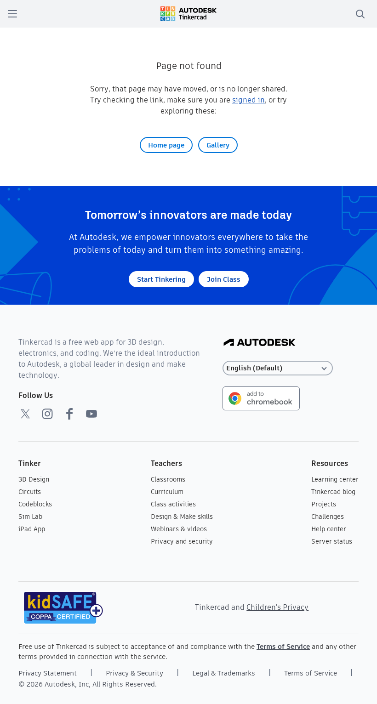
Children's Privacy (277, 607)
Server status (331, 541)
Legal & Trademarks (223, 673)
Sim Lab (30, 516)
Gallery (217, 145)
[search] (360, 14)
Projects (323, 504)
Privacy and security (182, 541)
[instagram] (47, 413)
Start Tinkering (161, 279)
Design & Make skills (182, 516)
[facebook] (69, 413)
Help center (328, 529)
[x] (25, 413)
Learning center (335, 479)
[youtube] (91, 413)
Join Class (223, 279)
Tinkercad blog (333, 491)
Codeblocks (35, 504)
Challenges (327, 516)
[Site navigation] (12, 14)
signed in (248, 100)
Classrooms (168, 479)
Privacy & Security (134, 673)
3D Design (33, 479)
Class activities (173, 504)
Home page (166, 145)
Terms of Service (283, 646)
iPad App (31, 529)
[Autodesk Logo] (260, 343)
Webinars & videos (179, 529)
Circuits (29, 491)
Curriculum (167, 491)
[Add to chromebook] (261, 397)
